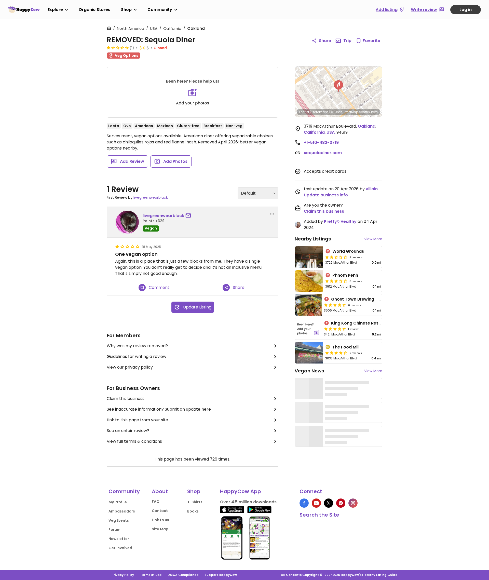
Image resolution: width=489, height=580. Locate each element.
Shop (126, 9)
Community (159, 9)
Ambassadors (121, 511)
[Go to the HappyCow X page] (328, 503)
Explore (55, 9)
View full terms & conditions (134, 441)
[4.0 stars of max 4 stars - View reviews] (334, 305)
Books (193, 511)
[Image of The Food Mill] (309, 352)
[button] (338, 86)
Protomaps (320, 112)
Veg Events (118, 520)
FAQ (155, 501)
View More (373, 238)
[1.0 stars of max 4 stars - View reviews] (117, 47)
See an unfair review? (128, 431)
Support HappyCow (221, 575)
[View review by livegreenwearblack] (127, 222)
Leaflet (304, 112)
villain (372, 189)
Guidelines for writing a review (136, 356)
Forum (114, 529)
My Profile (117, 502)
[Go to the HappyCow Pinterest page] (340, 503)
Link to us (160, 519)
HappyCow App (240, 491)
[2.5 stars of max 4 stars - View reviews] (336, 257)
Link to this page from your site (137, 420)
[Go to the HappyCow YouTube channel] (316, 503)
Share (325, 41)
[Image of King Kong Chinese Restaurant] (308, 329)
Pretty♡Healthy (340, 221)
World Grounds (348, 251)
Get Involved (120, 547)
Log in (465, 9)
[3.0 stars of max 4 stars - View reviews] (336, 281)
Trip (347, 41)
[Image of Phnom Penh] (309, 281)
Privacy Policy (123, 575)
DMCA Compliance (183, 575)
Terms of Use (150, 575)
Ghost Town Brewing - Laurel (361, 299)
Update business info (326, 195)
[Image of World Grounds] (309, 257)
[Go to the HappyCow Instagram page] (353, 503)
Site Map (160, 529)
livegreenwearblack (150, 197)
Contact (160, 510)
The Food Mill (345, 347)
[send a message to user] (189, 216)
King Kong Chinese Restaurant (363, 323)
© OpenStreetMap (344, 112)
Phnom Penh (345, 275)
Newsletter (118, 538)
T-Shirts (194, 502)
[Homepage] (24, 9)
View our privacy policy (130, 367)
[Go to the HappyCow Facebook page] (304, 503)
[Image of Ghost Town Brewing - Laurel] (308, 305)
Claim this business (125, 398)
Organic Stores (94, 9)
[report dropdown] (272, 214)
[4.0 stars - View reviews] (336, 352)
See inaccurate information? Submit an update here (159, 409)
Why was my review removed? (137, 346)
